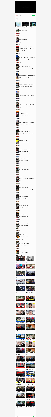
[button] (17, 416)
